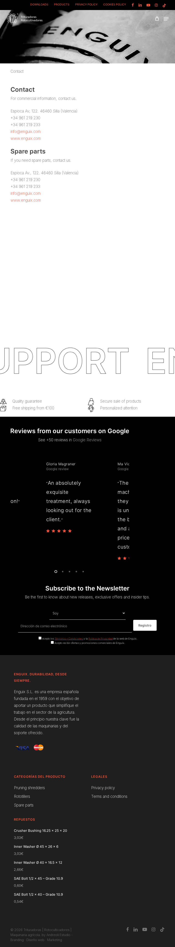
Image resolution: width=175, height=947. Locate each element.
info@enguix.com (25, 131)
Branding (17, 940)
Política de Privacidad (100, 638)
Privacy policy (103, 788)
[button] (166, 18)
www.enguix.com (25, 138)
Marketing (54, 940)
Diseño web (35, 940)
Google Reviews (87, 440)
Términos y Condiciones (69, 638)
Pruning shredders (29, 788)
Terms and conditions (109, 796)
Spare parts (23, 805)
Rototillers (22, 796)
